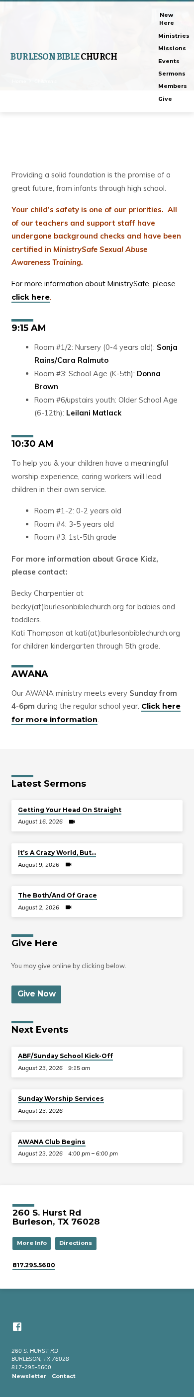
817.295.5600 (33, 1265)
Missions (172, 48)
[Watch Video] (72, 821)
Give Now (36, 993)
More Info (32, 1242)
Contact (64, 1376)
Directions (75, 1242)
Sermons (172, 73)
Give (165, 98)
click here (30, 297)
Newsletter (29, 1376)
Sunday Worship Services (61, 1098)
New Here (166, 18)
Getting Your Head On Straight (69, 810)
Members (172, 85)
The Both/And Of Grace (57, 895)
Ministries (174, 35)
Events (169, 61)
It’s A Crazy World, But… (57, 852)
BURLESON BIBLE (63, 57)
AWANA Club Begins (52, 1142)
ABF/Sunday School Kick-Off (65, 1056)
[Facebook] (17, 1326)
